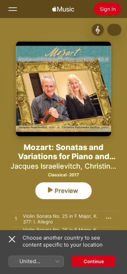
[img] (63, 9)
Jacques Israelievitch (45, 166)
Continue (94, 261)
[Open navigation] (12, 9)
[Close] (12, 239)
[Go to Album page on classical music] (97, 30)
